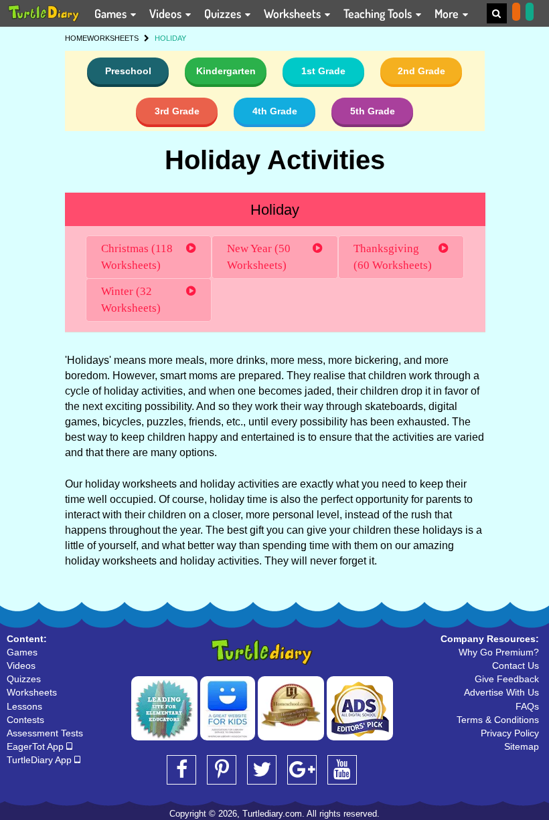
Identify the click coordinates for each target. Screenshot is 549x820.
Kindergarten (226, 71)
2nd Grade (421, 71)
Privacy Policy (510, 733)
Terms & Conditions (498, 719)
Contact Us (515, 665)
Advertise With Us (501, 692)
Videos (166, 13)
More (448, 13)
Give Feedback (507, 679)
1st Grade (323, 71)
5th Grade (372, 111)
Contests (25, 719)
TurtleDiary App (40, 759)
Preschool (128, 71)
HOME (76, 38)
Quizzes (224, 13)
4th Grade (274, 111)
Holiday (274, 209)
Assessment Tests (45, 733)
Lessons (24, 706)
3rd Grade (177, 111)
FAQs (527, 706)
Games (111, 13)
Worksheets (293, 13)
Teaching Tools (378, 13)
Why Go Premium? (499, 652)
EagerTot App (36, 746)
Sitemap (521, 746)
